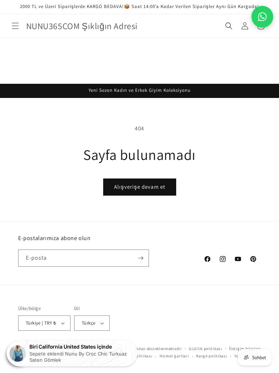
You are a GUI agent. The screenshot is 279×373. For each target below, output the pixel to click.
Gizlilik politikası (205, 348)
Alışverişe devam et (139, 186)
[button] (15, 26)
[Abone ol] (141, 258)
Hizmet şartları (174, 355)
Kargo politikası (211, 355)
